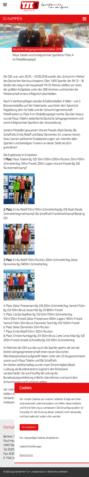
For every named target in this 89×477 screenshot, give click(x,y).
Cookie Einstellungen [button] (31, 446)
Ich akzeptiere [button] (29, 427)
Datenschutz (26, 455)
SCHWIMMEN (12, 19)
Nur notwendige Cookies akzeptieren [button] (39, 437)
